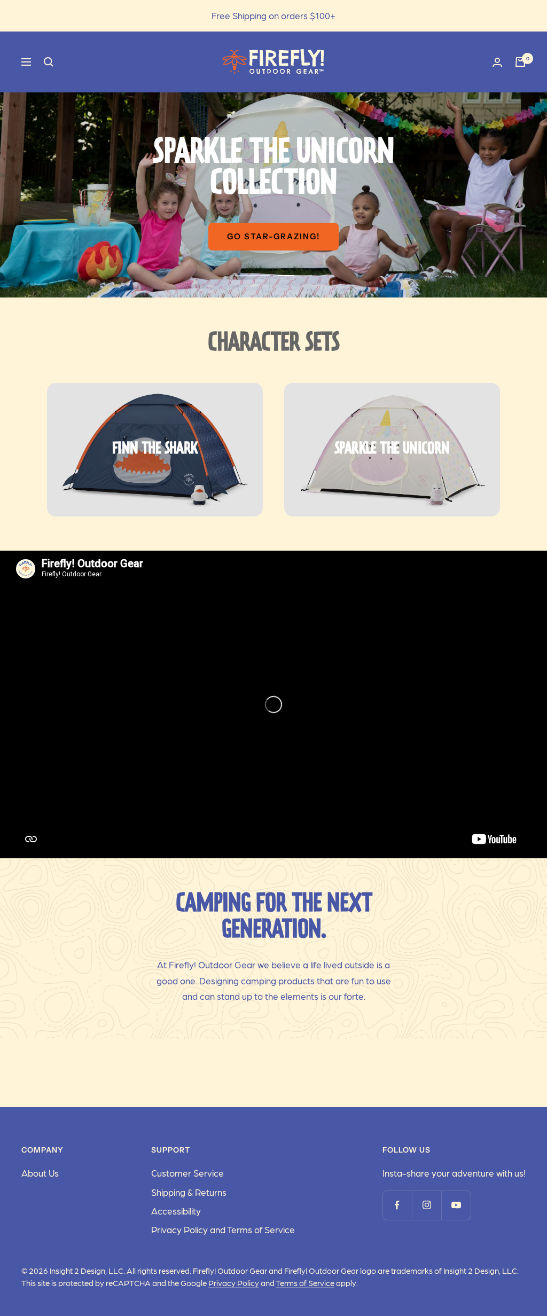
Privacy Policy (233, 1283)
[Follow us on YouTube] (456, 1205)
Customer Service (187, 1173)
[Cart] (520, 62)
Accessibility (176, 1210)
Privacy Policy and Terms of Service (223, 1229)
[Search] (48, 62)
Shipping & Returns (188, 1192)
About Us (40, 1173)
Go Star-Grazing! (273, 236)
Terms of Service (305, 1283)
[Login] (497, 62)
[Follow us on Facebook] (397, 1205)
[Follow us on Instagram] (426, 1205)
